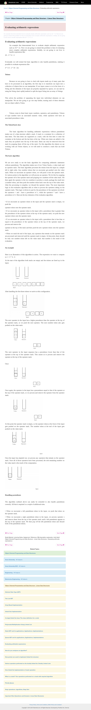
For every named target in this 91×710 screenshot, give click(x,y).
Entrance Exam (74, 2)
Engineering (49, 2)
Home (5, 8)
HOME (23, 2)
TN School (64, 2)
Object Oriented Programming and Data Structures (24, 8)
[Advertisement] (77, 34)
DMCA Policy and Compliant (55, 704)
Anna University (32, 2)
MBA (57, 2)
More (82, 2)
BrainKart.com (14, 2)
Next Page (60, 12)
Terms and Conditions (42, 704)
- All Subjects (13, 559)
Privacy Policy (33, 704)
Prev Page (9, 12)
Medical (41, 2)
